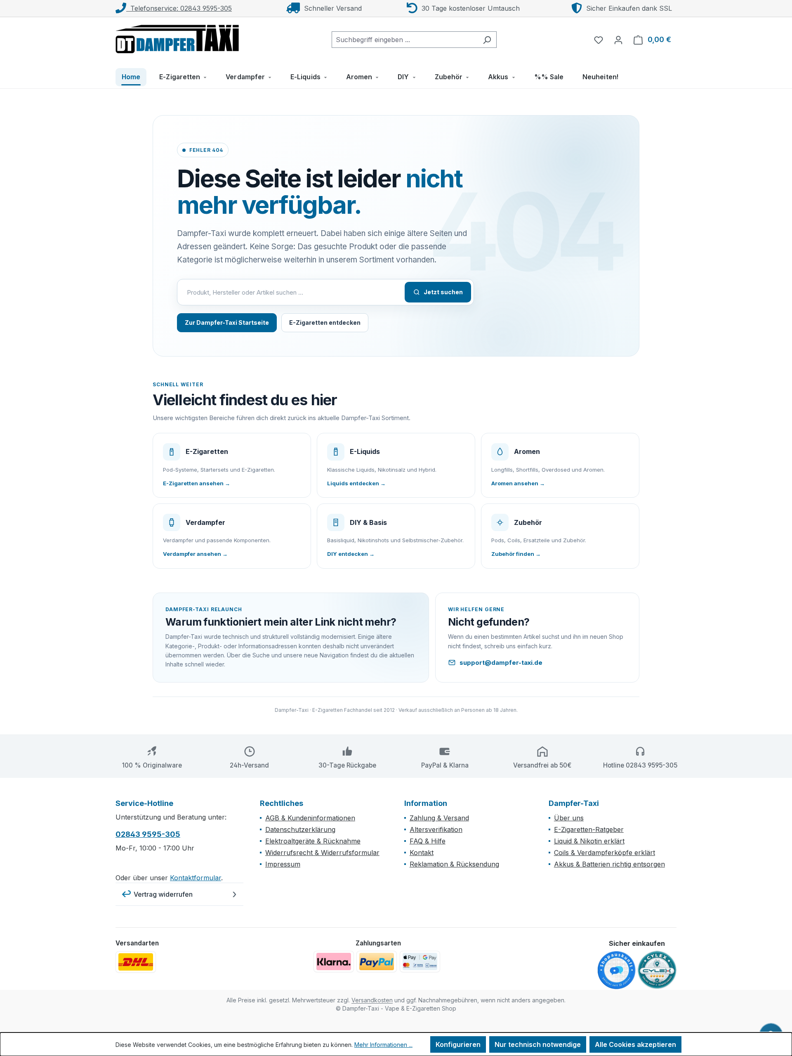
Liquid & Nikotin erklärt (589, 841)
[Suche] (487, 39)
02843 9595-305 (148, 834)
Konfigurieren (458, 1044)
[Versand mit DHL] (136, 962)
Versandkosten (372, 1000)
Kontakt (422, 852)
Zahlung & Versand (439, 818)
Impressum (282, 864)
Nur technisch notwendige (538, 1044)
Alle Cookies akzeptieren (635, 1044)
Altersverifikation (436, 829)
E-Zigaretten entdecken (325, 322)
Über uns (569, 818)
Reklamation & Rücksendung (454, 864)
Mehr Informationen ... (383, 1044)
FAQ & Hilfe (428, 841)
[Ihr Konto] (618, 39)
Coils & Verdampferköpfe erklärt (604, 852)
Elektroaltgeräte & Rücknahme (313, 841)
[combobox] (405, 39)
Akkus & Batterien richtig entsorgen (609, 864)
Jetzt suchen (443, 291)
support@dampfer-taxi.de (501, 662)
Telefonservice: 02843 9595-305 (179, 8)
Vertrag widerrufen (163, 894)
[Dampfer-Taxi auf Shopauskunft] (616, 970)
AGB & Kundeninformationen (310, 818)
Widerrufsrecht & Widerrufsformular (322, 852)
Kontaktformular (195, 878)
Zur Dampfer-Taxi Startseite (227, 322)
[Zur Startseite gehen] (177, 38)
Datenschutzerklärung (300, 829)
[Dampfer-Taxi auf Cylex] (657, 970)
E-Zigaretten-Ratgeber (589, 829)
